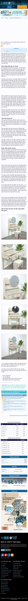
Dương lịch (4, 469)
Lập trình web (15, 568)
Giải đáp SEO (3, 576)
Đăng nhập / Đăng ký (22, 6)
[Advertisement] (14, 29)
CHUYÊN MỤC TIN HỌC (19, 561)
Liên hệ (4, 557)
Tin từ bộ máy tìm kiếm (5, 575)
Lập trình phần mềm (16, 563)
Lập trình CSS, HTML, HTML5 (18, 576)
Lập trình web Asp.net (17, 571)
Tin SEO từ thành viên (4, 573)
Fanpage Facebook (14, 475)
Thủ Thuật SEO (3, 563)
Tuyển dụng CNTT (4, 583)
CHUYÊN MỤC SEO (6, 561)
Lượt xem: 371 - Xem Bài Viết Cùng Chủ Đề (12, 395)
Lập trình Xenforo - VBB (17, 570)
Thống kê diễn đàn (14, 457)
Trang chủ (4, 6)
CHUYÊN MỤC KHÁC (6, 579)
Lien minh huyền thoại (5, 590)
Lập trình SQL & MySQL (17, 565)
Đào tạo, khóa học (4, 585)
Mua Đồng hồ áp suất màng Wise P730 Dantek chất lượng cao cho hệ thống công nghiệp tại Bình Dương (13, 398)
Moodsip (25, 462)
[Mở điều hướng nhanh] (26, 17)
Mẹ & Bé (2, 591)
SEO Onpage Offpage (4, 568)
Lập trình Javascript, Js (17, 575)
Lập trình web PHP (16, 573)
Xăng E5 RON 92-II (4, 429)
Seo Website (3, 565)
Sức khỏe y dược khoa (5, 588)
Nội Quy (8, 557)
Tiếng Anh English (4, 586)
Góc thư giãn (3, 593)
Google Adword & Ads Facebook (6, 570)
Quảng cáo (14, 491)
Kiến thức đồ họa (16, 567)
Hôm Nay (14, 466)
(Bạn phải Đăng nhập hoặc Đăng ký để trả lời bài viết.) (18, 415)
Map (2, 557)
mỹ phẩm (21, 122)
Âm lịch (3, 471)
